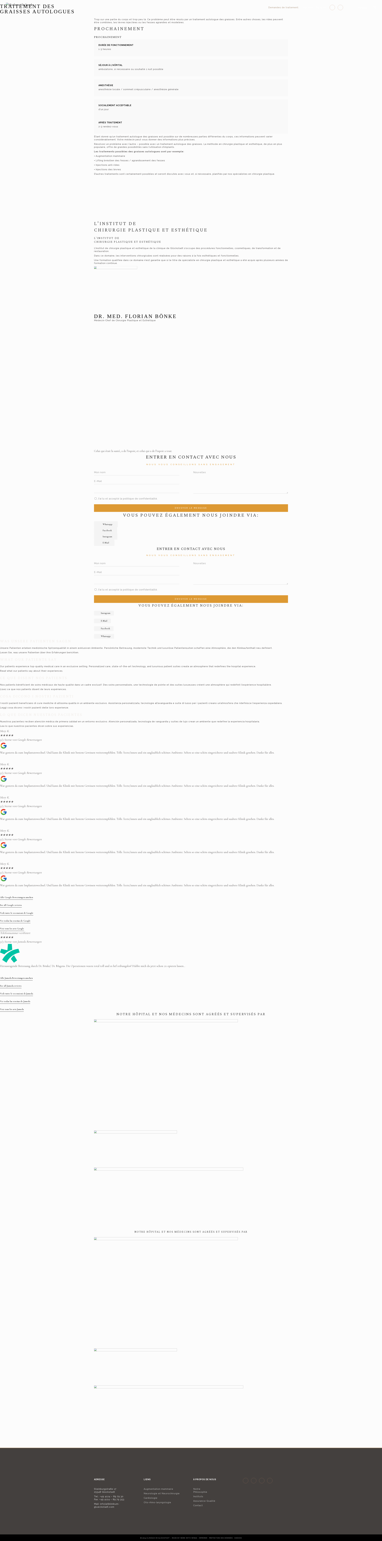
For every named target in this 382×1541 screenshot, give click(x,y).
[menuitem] (361, 8)
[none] (361, 8)
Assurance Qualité (204, 1501)
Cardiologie (150, 1498)
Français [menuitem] (362, 8)
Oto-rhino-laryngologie (157, 1502)
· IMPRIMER (203, 1538)
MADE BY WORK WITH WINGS (185, 1538)
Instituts (198, 1496)
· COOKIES (237, 1538)
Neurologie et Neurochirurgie (162, 1493)
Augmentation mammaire (158, 1489)
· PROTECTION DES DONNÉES (220, 1538)
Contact (198, 1505)
